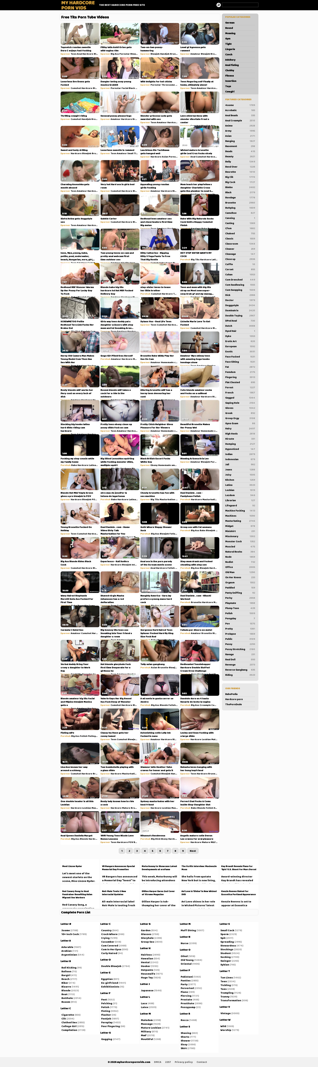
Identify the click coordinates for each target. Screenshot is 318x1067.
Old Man (240, 572)
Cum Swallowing (240, 285)
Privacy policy (184, 1062)
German (230, 23)
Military (146, 1031)
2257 (168, 1062)
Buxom (65, 1002)
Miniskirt (240, 531)
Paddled (240, 587)
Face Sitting (240, 362)
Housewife (148, 974)
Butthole (67, 998)
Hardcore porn (234, 699)
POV (94, 499)
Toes (223, 989)
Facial (125, 88)
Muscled (240, 546)
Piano (184, 992)
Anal (79, 53)
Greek (240, 413)
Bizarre (66, 987)
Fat (240, 367)
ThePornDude (233, 704)
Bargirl (65, 975)
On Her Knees (240, 577)
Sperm (224, 934)
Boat (64, 994)
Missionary (240, 536)
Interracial (138, 564)
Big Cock (240, 182)
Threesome (168, 84)
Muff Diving (188, 930)
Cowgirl (229, 91)
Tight (228, 44)
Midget (240, 526)
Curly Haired (109, 953)
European (240, 346)
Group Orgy (240, 418)
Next (193, 851)
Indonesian (240, 459)
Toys (228, 86)
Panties (186, 980)
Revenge (240, 664)
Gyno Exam (240, 423)
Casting (240, 223)
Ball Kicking (69, 967)
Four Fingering (110, 1026)
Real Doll (240, 659)
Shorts (185, 1037)
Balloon (66, 971)
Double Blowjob (111, 966)
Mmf (144, 1035)
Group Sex (147, 942)
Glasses (146, 934)
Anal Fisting (232, 65)
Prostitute (187, 1003)
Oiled (184, 956)
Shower (185, 1040)
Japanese (147, 990)
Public (240, 639)
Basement (240, 146)
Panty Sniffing (240, 593)
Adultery (230, 60)
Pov (240, 623)
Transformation (230, 1000)
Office (240, 567)
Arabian (66, 951)
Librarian (240, 500)
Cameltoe (240, 213)
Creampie (205, 705)
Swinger (225, 961)
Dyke (240, 336)
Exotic (240, 351)
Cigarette (67, 1015)
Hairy (240, 428)
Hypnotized (240, 449)
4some (240, 105)
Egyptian (107, 979)
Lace (144, 1003)
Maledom (147, 1020)
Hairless (146, 955)
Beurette (240, 172)
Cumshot (76, 88)
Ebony (154, 465)
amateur (176, 465)
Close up (240, 259)
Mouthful (147, 1039)
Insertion (230, 81)
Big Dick (75, 331)
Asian (240, 136)
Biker (64, 983)
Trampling (227, 993)
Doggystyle (240, 305)
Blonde (137, 222)
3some (65, 930)
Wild (223, 1026)
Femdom (240, 372)
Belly (240, 161)
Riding (240, 675)
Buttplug (240, 208)
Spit (223, 938)
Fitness (229, 75)
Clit (63, 1018)
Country (106, 930)
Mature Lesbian (151, 1028)
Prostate (186, 999)
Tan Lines (226, 977)
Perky (240, 598)
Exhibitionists (110, 987)
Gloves (240, 408)
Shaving (186, 1033)
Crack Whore (109, 934)
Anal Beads (240, 115)
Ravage (240, 654)
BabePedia (231, 694)
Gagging (106, 1039)
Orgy (194, 674)
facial (96, 674)
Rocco (185, 1020)
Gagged (240, 398)
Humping (240, 444)
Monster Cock (240, 541)
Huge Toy (147, 977)
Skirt (184, 1048)
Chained (240, 233)
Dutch (240, 326)
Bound (229, 28)
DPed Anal (240, 321)
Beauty (240, 156)
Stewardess (228, 945)
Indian (240, 454)
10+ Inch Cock (70, 934)
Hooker (145, 966)
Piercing (186, 996)
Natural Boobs (240, 552)
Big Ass (115, 53)
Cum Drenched (240, 279)
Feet (104, 999)
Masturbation (167, 499)
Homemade (167, 362)
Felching (106, 1003)
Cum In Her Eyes (111, 949)
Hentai (145, 962)
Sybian (224, 964)
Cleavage (240, 254)
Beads (240, 151)
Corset (240, 269)
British (218, 674)
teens (133, 262)
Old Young (187, 960)
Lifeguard (240, 505)
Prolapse (240, 634)
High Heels (240, 433)
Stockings (226, 949)
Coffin (240, 264)
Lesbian (240, 490)
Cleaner (240, 249)
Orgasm (240, 582)
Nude (240, 557)
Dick (240, 295)
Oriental (186, 964)
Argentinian (69, 955)
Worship (225, 1030)
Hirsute (240, 439)
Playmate (240, 603)
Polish (240, 613)
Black (240, 192)
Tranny (225, 996)
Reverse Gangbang (240, 670)
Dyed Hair (240, 331)
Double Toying (240, 315)
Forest (240, 387)
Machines (240, 516)
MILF (138, 499)
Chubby (229, 70)
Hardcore (87, 53)
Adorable (67, 947)
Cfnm (240, 228)
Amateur (195, 53)
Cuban (240, 274)
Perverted (187, 988)
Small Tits (132, 153)
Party (178, 84)
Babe (204, 228)
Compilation (69, 1030)
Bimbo (240, 187)
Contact (202, 1062)
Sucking (225, 957)
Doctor (240, 300)
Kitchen (240, 480)
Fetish (173, 533)
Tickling (225, 985)
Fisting (92, 736)
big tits (125, 262)
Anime (240, 125)
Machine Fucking (240, 510)
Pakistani (187, 977)
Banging (240, 141)
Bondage (240, 197)
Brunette (240, 202)
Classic (240, 238)
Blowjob (98, 53)
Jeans (240, 469)
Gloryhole (147, 938)
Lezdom (240, 495)
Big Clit (240, 177)
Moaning (230, 33)
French (240, 392)
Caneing (240, 218)
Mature (215, 739)
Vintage (225, 1013)
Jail (240, 464)
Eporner (65, 53)
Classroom (240, 244)
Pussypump (188, 1007)
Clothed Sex (69, 1022)
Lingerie (230, 49)
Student (225, 953)
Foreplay (107, 1022)
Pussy (240, 644)
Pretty (240, 629)
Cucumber (107, 942)
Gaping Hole (240, 403)
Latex (144, 1007)
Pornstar (124, 53)
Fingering (240, 377)
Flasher (106, 1015)
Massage (147, 1024)
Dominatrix (240, 310)
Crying (105, 938)
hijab (215, 297)
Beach (65, 979)
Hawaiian (147, 958)
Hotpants (147, 970)
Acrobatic (240, 110)
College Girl (69, 1026)
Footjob (106, 1018)
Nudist (240, 562)
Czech (228, 54)
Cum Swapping (240, 290)
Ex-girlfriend (109, 983)
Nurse (184, 943)
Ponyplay (240, 618)
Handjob (165, 53)
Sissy (184, 1044)
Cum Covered (109, 945)
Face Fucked (240, 356)
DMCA (157, 1062)
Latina (240, 485)
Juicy (240, 475)
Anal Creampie (240, 120)
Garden (146, 930)
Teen (74, 53)
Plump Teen (240, 608)
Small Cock (227, 930)
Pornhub (185, 228)
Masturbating (240, 521)
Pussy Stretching (240, 649)
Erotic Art (240, 341)
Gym (227, 38)
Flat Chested (240, 382)
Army (240, 131)
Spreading (227, 942)
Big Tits (195, 259)
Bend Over (240, 167)
